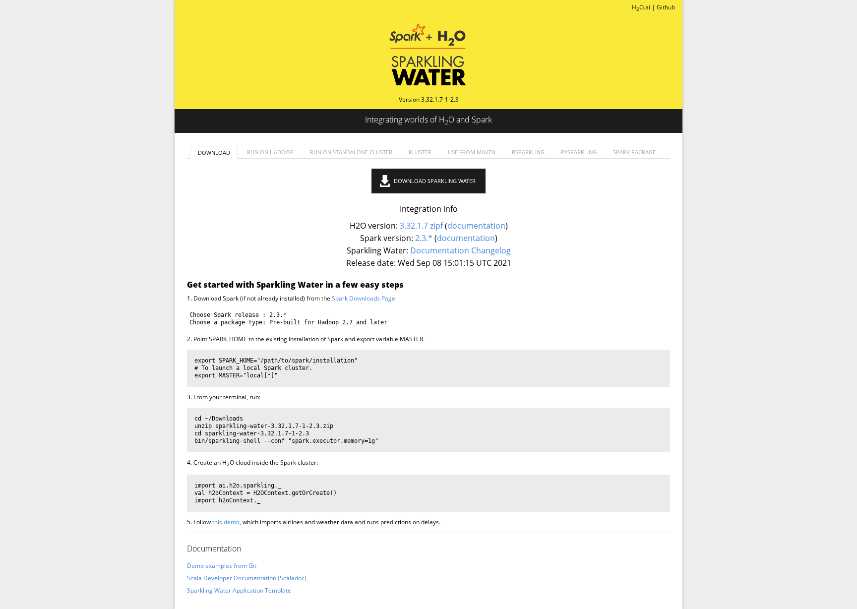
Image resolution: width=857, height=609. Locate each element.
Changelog (491, 250)
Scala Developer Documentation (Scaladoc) (246, 578)
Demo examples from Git (221, 565)
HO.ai (641, 7)
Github (666, 7)
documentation (476, 225)
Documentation (439, 250)
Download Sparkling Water (435, 180)
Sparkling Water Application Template (239, 590)
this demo (226, 522)
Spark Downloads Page (363, 298)
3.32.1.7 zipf (421, 225)
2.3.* (423, 238)
